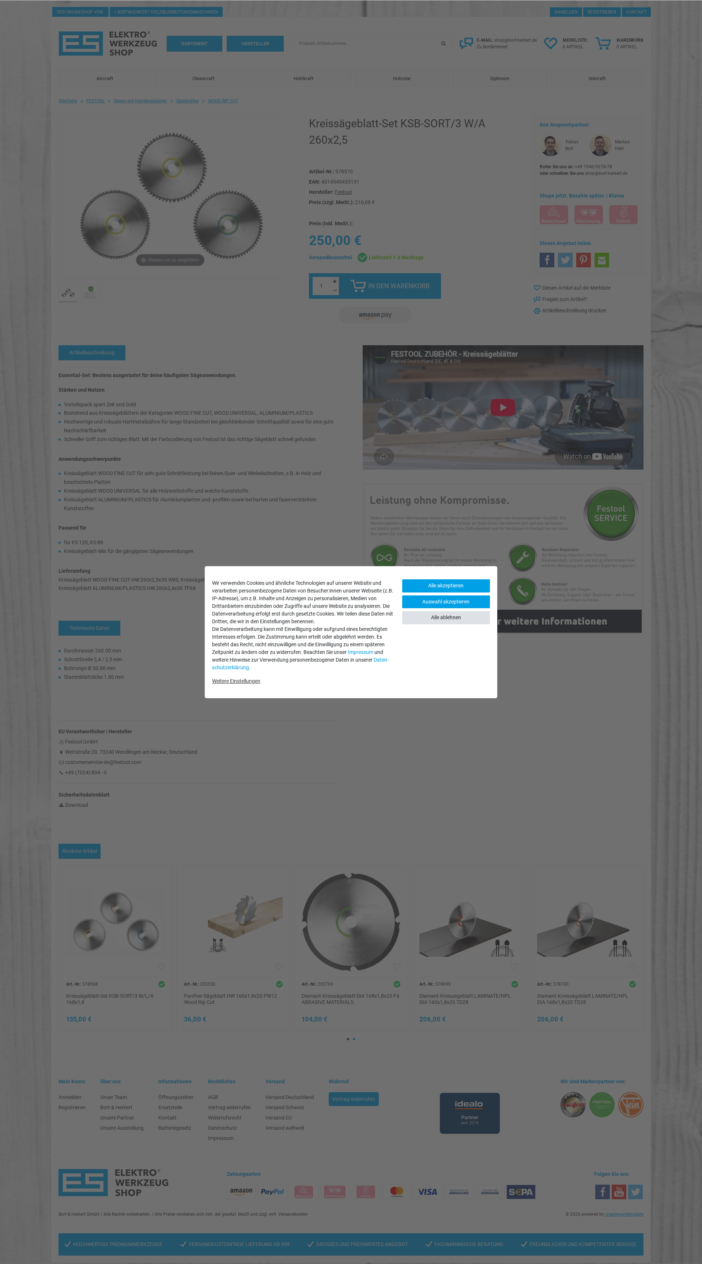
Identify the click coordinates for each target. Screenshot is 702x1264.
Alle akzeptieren (446, 585)
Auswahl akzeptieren (445, 602)
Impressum (360, 652)
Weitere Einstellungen (236, 681)
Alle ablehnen (446, 617)
